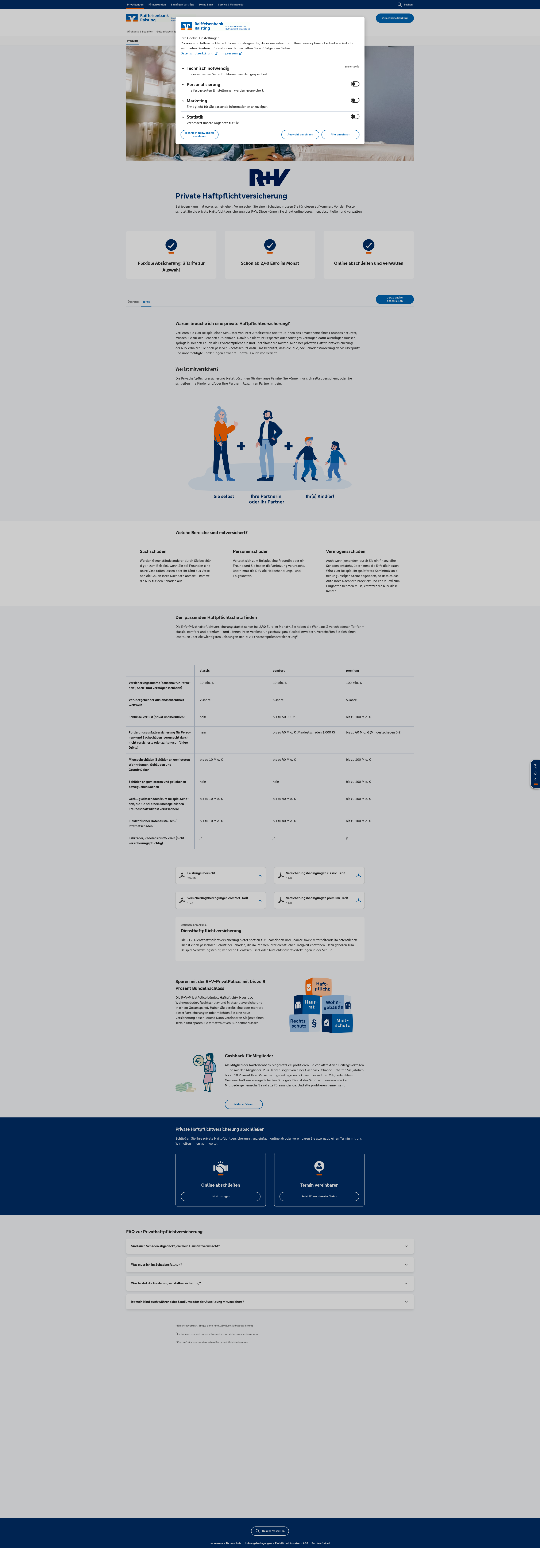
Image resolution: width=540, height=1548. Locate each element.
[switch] (355, 83)
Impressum (230, 53)
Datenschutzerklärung (197, 53)
